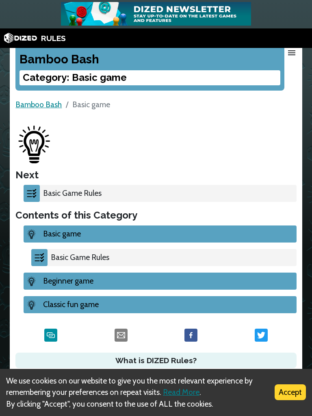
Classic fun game (71, 304)
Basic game (62, 233)
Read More (181, 392)
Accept (290, 392)
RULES (53, 38)
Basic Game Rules (72, 193)
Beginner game (68, 281)
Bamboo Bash (38, 104)
